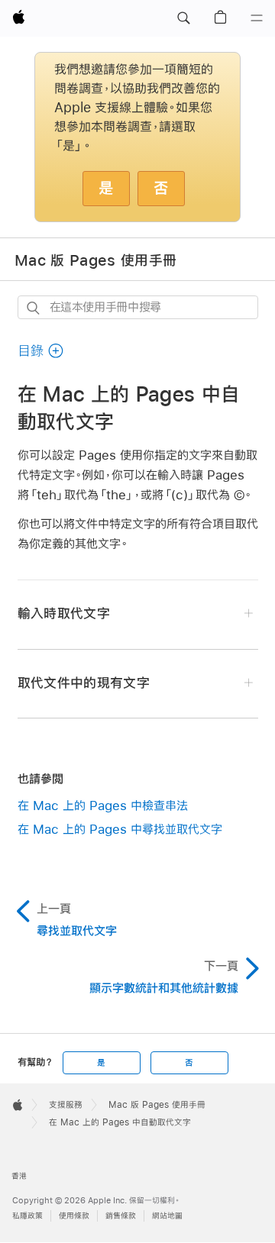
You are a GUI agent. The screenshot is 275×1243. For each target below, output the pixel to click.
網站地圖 (167, 1216)
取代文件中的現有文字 (84, 683)
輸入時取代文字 (64, 613)
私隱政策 (27, 1216)
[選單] (256, 18)
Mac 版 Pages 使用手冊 (95, 259)
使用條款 (74, 1216)
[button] (183, 18)
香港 (19, 1176)
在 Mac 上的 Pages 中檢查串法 (103, 805)
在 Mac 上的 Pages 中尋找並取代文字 (120, 828)
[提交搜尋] (34, 308)
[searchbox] (138, 307)
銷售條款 (120, 1216)
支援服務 (65, 1104)
